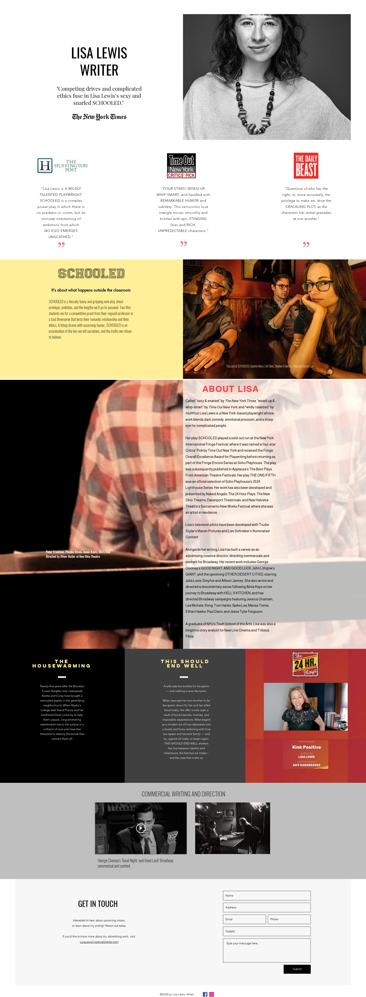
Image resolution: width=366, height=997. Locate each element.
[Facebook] (205, 994)
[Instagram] (211, 994)
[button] (343, 726)
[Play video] (141, 828)
